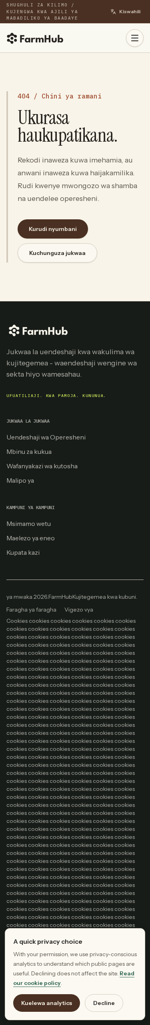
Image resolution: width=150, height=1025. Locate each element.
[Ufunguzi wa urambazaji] (135, 38)
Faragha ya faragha (31, 609)
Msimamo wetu (28, 524)
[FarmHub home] (35, 38)
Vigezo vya (78, 609)
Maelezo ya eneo (30, 538)
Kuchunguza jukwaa (57, 253)
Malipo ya (20, 480)
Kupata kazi (23, 552)
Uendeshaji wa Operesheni (46, 437)
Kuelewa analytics (46, 1003)
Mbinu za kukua (29, 451)
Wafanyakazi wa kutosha (42, 466)
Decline (104, 1003)
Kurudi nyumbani (53, 229)
